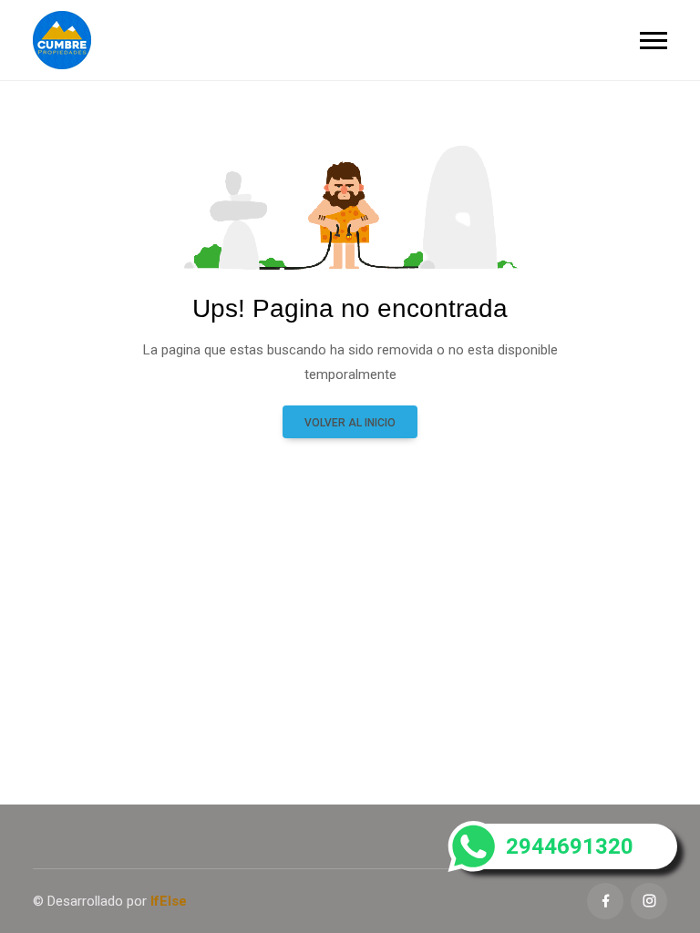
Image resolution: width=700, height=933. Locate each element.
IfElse (168, 901)
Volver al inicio (350, 422)
